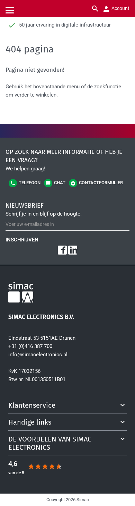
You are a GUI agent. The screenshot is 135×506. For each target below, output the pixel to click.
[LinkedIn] (72, 250)
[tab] (67, 405)
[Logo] (67, 293)
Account (119, 8)
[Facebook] (62, 250)
